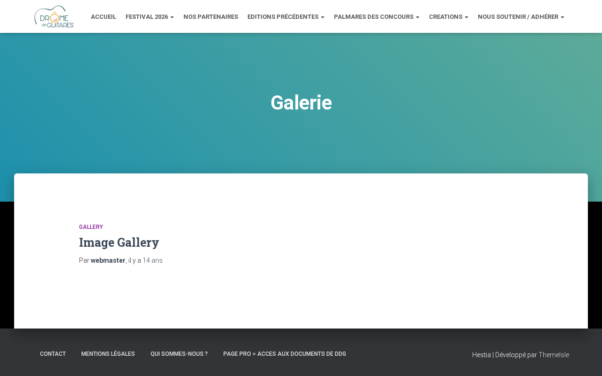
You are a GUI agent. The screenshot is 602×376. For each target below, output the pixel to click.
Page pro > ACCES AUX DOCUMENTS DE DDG (284, 354)
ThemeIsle (554, 355)
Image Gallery (119, 242)
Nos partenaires (210, 16)
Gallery (91, 227)
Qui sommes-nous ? (179, 354)
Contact (53, 354)
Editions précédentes (283, 16)
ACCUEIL (103, 16)
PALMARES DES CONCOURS (374, 16)
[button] (171, 16)
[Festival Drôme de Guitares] (53, 16)
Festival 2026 (147, 16)
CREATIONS (446, 16)
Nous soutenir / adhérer (519, 16)
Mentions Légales (108, 354)
